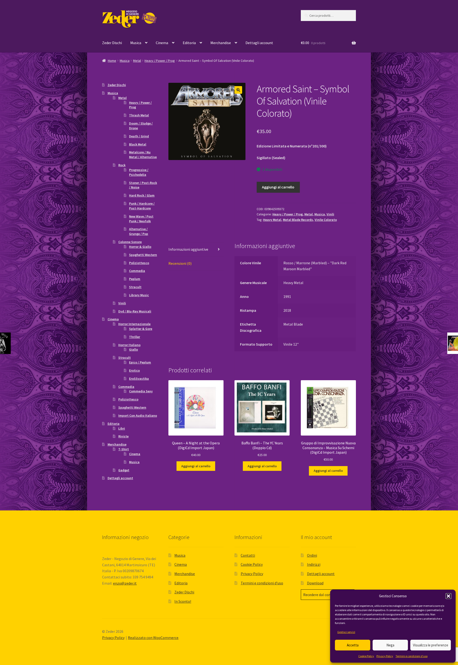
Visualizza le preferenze (430, 645)
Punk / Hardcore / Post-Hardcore (142, 205)
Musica (135, 42)
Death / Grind (139, 136)
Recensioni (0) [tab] (180, 263)
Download (315, 583)
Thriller (134, 337)
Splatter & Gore (140, 329)
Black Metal (137, 144)
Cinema (162, 42)
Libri (121, 428)
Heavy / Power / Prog (160, 60)
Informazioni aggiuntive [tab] (188, 249)
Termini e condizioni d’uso (411, 656)
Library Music (139, 295)
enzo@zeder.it (125, 583)
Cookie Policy (366, 656)
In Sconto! (182, 601)
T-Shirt (123, 449)
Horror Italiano (129, 345)
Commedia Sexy (141, 391)
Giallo (133, 349)
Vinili (330, 214)
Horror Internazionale (134, 324)
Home (112, 60)
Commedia (137, 271)
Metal (137, 60)
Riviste (123, 436)
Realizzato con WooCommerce (153, 637)
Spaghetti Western (143, 255)
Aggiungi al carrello (278, 187)
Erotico (134, 370)
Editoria (189, 42)
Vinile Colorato (326, 220)
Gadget (123, 470)
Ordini (312, 555)
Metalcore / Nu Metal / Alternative (143, 154)
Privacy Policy (384, 656)
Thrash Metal (139, 115)
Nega (390, 645)
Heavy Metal (272, 220)
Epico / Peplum (140, 362)
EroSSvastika (139, 378)
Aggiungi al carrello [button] (195, 466)
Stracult (135, 287)
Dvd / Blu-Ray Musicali (134, 311)
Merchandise (220, 42)
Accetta (353, 645)
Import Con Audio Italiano (137, 415)
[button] (448, 596)
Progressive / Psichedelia (138, 172)
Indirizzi (313, 564)
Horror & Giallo (140, 246)
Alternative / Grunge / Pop (138, 231)
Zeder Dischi (112, 42)
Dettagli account (259, 42)
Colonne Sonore (130, 242)
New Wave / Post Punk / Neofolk (141, 218)
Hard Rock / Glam (142, 195)
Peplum (134, 279)
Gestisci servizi (346, 632)
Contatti (248, 555)
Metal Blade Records (298, 220)
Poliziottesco (139, 263)
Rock (121, 165)
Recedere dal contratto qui (325, 594)
